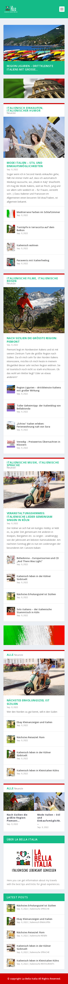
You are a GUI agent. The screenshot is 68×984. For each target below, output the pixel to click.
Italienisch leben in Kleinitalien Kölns (38, 770)
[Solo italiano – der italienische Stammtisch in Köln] (11, 611)
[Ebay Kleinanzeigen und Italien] (11, 724)
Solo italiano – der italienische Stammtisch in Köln (34, 611)
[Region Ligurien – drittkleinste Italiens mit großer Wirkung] (11, 389)
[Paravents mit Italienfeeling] (11, 262)
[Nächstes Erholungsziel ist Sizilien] (11, 596)
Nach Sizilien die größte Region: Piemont (32, 339)
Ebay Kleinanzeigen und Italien (34, 722)
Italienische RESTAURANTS (42, 963)
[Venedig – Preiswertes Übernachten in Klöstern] (11, 443)
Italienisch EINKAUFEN (40, 922)
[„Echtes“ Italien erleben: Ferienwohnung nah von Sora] (11, 425)
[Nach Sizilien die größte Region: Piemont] (34, 310)
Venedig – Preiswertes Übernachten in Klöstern (38, 443)
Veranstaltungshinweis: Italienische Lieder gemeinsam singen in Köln (29, 516)
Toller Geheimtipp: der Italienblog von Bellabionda (39, 407)
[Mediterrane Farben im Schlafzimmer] (11, 214)
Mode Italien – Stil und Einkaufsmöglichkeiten (25, 164)
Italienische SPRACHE (39, 908)
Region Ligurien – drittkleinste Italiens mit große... (30, 67)
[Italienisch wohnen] (11, 247)
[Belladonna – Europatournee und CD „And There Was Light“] (11, 560)
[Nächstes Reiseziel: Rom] (11, 739)
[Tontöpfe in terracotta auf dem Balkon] (11, 229)
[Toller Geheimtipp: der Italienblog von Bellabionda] (11, 407)
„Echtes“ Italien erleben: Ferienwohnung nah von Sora (33, 425)
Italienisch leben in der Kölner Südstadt (34, 578)
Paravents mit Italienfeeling (33, 260)
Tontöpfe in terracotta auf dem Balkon (35, 229)
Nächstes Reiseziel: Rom (31, 737)
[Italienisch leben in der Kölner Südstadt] (11, 578)
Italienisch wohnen (27, 245)
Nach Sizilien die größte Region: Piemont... (17, 817)
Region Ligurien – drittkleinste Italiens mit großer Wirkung (39, 389)
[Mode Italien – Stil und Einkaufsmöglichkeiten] (34, 137)
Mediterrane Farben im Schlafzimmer (38, 212)
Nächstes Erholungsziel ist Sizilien (36, 594)
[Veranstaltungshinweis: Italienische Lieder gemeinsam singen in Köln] (34, 489)
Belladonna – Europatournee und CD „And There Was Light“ (38, 559)
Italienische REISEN (38, 935)
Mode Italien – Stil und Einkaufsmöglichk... (49, 819)
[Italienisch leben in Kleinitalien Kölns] (11, 772)
